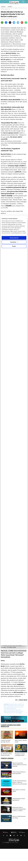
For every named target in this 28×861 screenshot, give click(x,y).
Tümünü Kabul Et (14, 237)
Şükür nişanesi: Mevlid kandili (20, 753)
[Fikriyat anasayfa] (7, 730)
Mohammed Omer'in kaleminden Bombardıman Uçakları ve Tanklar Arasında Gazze (19, 821)
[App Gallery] (21, 733)
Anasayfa (3, 6)
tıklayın (20, 725)
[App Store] (7, 733)
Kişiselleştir (13, 242)
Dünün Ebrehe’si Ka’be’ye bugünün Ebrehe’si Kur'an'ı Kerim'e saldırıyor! (12, 8)
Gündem (10, 6)
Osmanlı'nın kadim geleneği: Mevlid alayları (6, 753)
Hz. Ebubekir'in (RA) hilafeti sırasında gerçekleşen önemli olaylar (6, 766)
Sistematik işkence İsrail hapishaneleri (18, 811)
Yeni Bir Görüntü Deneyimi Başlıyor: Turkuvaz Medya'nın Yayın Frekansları (19, 794)
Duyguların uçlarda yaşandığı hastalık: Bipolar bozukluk (20, 766)
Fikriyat (7, 854)
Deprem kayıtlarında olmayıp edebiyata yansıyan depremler (19, 776)
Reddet (14, 246)
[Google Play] (14, 733)
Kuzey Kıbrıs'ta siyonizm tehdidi (18, 802)
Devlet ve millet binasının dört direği (19, 829)
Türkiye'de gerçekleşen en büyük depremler (19, 784)
